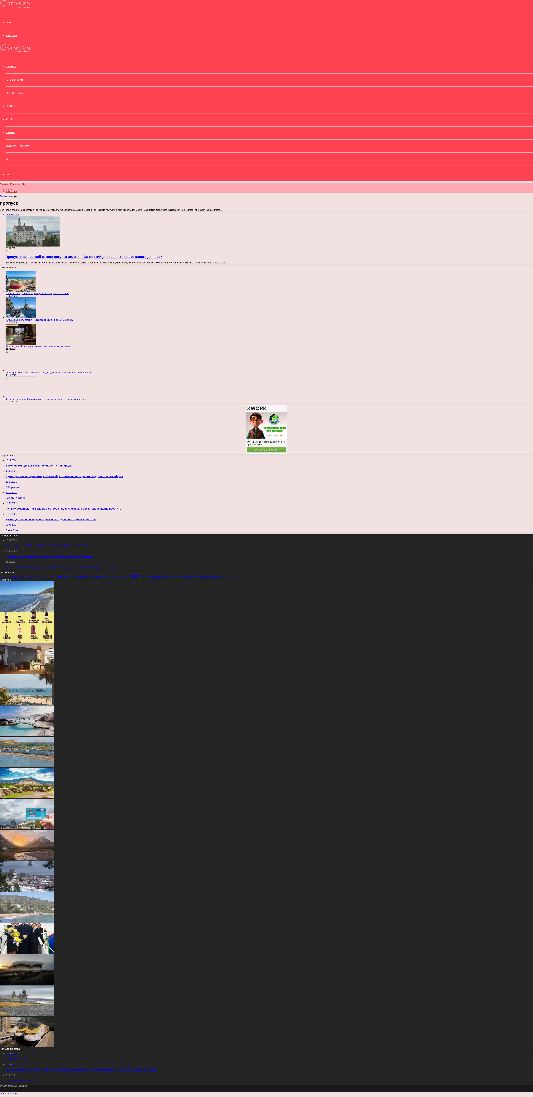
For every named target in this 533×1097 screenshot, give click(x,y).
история (71, 577)
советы (227, 577)
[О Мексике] (27, 797)
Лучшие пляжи (15, 93)
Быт (8, 159)
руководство (210, 577)
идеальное (63, 577)
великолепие (5, 577)
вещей (14, 577)
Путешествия (14, 80)
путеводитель (193, 576)
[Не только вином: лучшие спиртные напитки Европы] (27, 642)
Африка (10, 132)
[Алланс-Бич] (27, 611)
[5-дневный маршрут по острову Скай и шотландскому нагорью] (27, 860)
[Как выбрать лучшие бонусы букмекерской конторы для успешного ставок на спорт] (21, 396)
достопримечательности (47, 577)
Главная (4, 196)
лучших (96, 577)
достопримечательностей (28, 577)
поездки (142, 577)
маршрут (104, 577)
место (111, 577)
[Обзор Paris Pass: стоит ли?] (27, 828)
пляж (134, 576)
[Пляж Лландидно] (27, 766)
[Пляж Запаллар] (27, 922)
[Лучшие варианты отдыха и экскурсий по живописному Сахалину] (21, 317)
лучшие (87, 577)
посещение (153, 576)
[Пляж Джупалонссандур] (27, 1015)
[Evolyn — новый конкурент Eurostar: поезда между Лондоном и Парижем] (27, 1046)
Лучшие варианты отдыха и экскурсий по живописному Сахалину (39, 320)
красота (79, 577)
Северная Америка (18, 146)
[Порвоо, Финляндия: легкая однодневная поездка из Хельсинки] (27, 891)
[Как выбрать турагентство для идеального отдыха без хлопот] (21, 291)
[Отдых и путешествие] (15, 7)
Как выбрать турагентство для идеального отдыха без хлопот (37, 293)
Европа (10, 106)
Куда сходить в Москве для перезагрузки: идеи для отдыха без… (39, 346)
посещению (166, 577)
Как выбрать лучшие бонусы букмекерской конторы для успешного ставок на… (46, 399)
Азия (9, 119)
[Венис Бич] (27, 704)
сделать (220, 577)
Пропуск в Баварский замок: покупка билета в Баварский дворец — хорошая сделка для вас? (84, 257)
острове (126, 577)
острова (118, 577)
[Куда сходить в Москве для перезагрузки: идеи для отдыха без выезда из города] (21, 344)
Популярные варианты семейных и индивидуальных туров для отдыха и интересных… (51, 372)
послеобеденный (177, 577)
